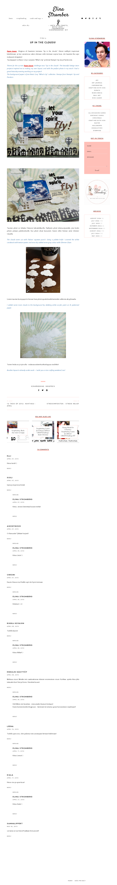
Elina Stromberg (58, 15)
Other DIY (25, 25)
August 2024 (97, 231)
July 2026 (96, 221)
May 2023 (97, 236)
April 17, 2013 (12, 778)
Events (97, 90)
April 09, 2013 (18, 551)
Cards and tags (35, 18)
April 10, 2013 (12, 729)
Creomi (11, 575)
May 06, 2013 (12, 826)
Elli (9, 456)
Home (11, 18)
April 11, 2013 (18, 751)
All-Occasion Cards (97, 113)
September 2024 (97, 228)
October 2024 (97, 226)
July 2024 (96, 233)
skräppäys (50, 386)
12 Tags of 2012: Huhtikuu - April (21, 403)
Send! (97, 170)
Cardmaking (97, 85)
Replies (16, 495)
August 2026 (96, 218)
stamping (97, 130)
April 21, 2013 (18, 800)
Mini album (97, 98)
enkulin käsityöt (17, 672)
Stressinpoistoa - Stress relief (63, 402)
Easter (97, 123)
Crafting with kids (97, 88)
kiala (10, 775)
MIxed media (97, 93)
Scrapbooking (21, 18)
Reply (9, 468)
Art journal (97, 83)
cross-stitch (97, 128)
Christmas (97, 118)
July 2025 (97, 223)
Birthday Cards (97, 115)
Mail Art (97, 95)
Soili (10, 477)
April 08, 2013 (13, 626)
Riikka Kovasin (15, 623)
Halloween (97, 125)
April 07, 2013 (12, 459)
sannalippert (15, 823)
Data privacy (80, 881)
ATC (97, 80)
